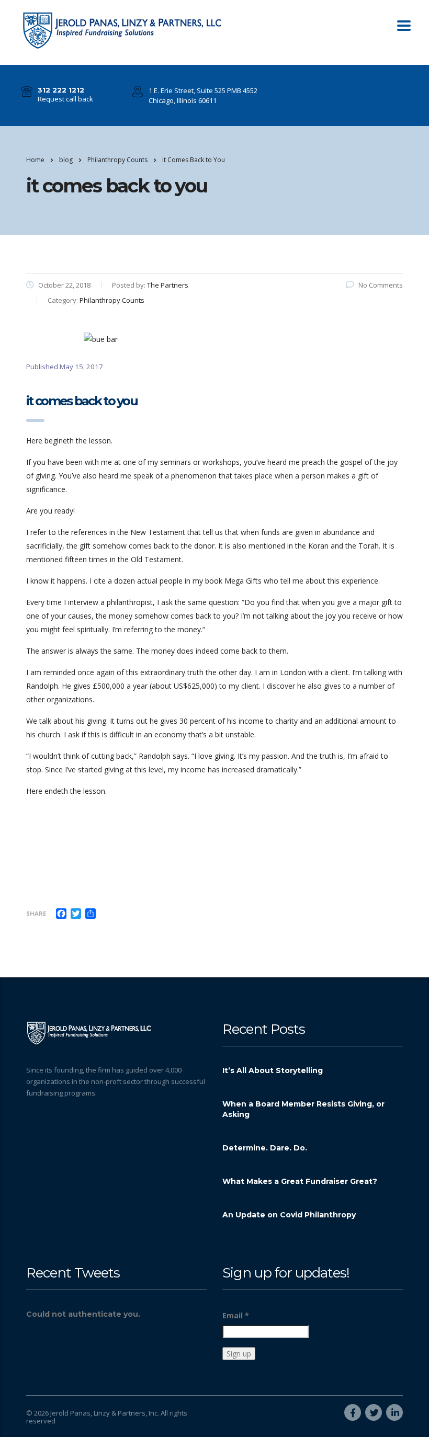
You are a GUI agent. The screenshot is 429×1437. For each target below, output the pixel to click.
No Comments (380, 285)
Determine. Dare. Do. (264, 1148)
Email (235, 1315)
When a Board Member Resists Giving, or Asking (303, 1109)
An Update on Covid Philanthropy (289, 1214)
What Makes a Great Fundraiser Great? (299, 1181)
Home (35, 159)
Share (36, 913)
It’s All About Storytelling (272, 1070)
